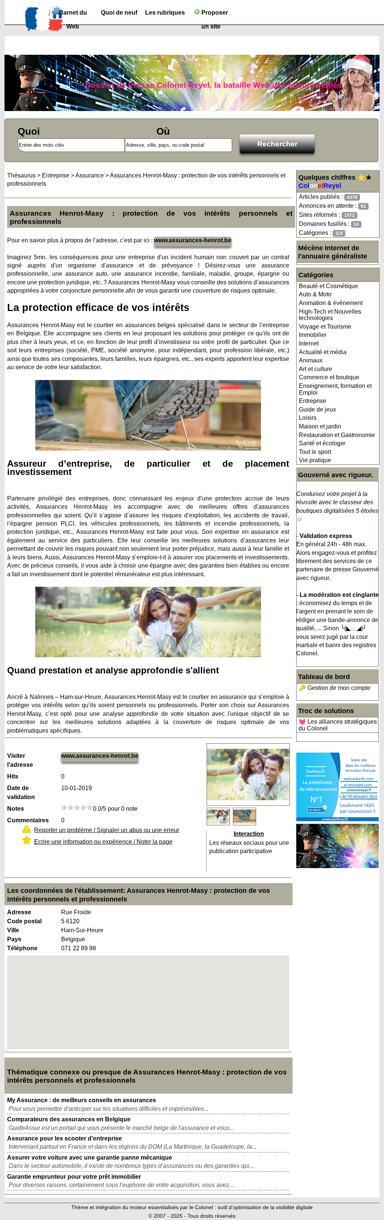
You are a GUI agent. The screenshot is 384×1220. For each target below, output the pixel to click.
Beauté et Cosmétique (328, 286)
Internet (309, 343)
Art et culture (315, 369)
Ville (13, 930)
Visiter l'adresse (20, 760)
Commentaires (28, 820)
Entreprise (312, 401)
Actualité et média (322, 352)
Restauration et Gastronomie (337, 435)
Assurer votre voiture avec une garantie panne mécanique (89, 1157)
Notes (15, 808)
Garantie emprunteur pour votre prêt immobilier (74, 1176)
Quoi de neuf (119, 12)
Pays (14, 939)
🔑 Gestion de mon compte (334, 688)
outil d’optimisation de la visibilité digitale (265, 1207)
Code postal (24, 921)
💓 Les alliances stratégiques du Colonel (337, 725)
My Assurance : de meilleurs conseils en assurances (81, 1100)
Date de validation (21, 792)
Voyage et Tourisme (325, 326)
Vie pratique (315, 460)
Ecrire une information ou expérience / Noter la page (103, 841)
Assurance (89, 175)
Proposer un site (214, 14)
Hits (12, 776)
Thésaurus (21, 175)
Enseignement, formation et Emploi (335, 389)
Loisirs (307, 418)
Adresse (19, 912)
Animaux (310, 360)
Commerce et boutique (329, 377)
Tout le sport (315, 452)
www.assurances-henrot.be (192, 240)
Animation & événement (331, 303)
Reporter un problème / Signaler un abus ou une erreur (106, 830)
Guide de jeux (317, 409)
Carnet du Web (73, 14)
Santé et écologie (322, 443)
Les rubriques (165, 12)
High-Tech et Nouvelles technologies (330, 315)
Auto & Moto (315, 294)
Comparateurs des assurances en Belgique (68, 1119)
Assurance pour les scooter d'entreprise (64, 1138)
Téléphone (22, 948)
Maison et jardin (320, 426)
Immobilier (313, 335)
